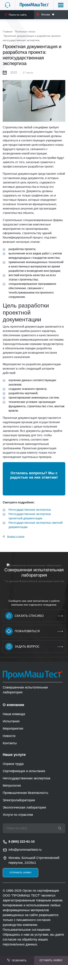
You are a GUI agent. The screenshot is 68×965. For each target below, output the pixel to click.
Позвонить (19, 960)
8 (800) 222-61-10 (22, 841)
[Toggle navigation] (60, 5)
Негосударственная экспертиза (30, 509)
